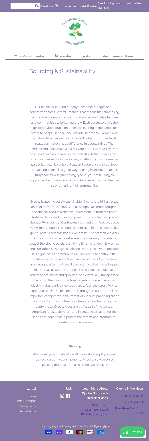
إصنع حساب (71, 5)
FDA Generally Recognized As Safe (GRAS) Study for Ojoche (93, 410)
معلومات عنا (62, 55)
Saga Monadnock (133, 402)
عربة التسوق (47, 5)
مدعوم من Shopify (50, 426)
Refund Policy (27, 411)
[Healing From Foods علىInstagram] (62, 396)
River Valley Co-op (132, 395)
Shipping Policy (26, 406)
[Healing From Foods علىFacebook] (68, 396)
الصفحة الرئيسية (123, 55)
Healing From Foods (74, 426)
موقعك (40, 55)
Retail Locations (26, 400)
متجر (104, 55)
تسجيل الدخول (90, 5)
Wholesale (23, 55)
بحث (33, 395)
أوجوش (86, 55)
